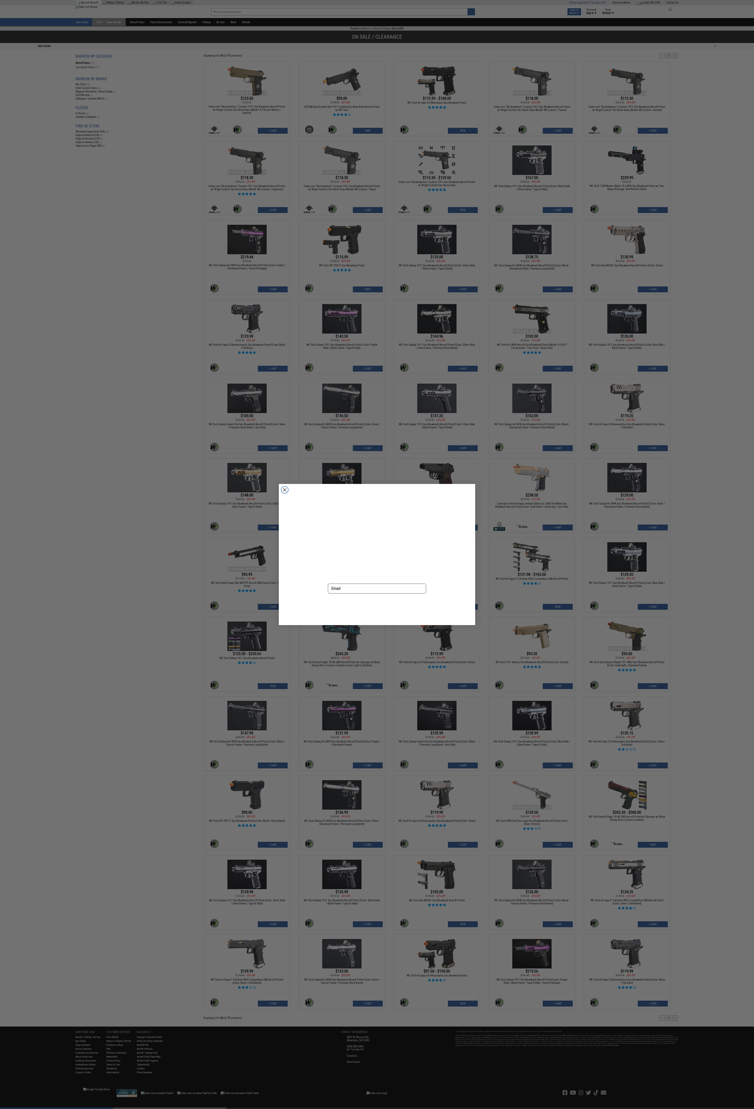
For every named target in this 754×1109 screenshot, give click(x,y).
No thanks (377, 620)
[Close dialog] (284, 489)
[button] (377, 606)
